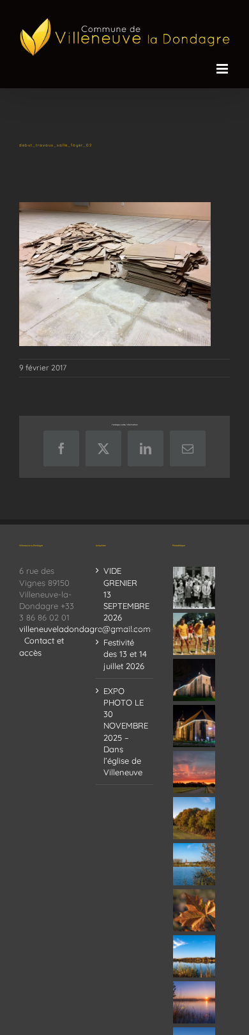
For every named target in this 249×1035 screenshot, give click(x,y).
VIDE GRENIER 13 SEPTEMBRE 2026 (125, 593)
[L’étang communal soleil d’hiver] (194, 1002)
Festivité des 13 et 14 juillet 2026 (125, 653)
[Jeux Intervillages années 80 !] (194, 634)
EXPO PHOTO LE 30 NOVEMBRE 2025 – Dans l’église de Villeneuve (125, 731)
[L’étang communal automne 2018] (194, 956)
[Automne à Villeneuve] (194, 818)
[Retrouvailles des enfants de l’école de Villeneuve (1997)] (194, 588)
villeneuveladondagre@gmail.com (85, 629)
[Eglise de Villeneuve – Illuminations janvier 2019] (194, 680)
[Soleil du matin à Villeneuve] (194, 772)
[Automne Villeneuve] (194, 910)
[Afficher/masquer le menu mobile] (223, 68)
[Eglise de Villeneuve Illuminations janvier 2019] (194, 726)
